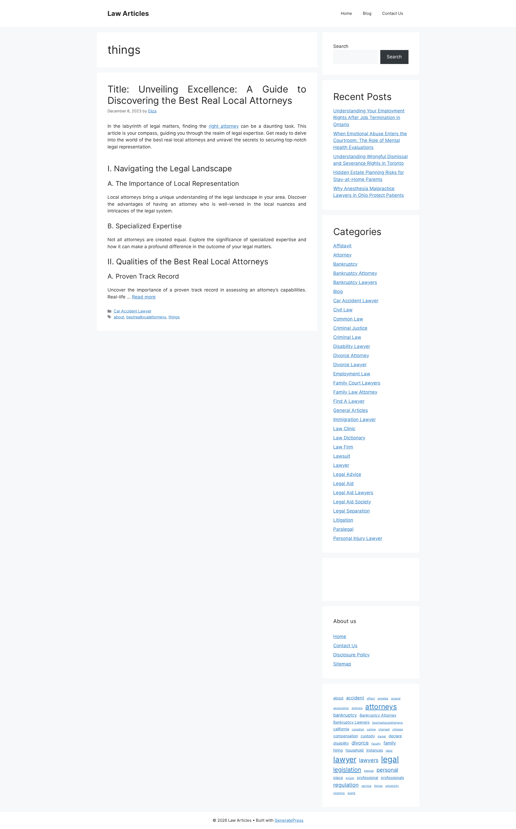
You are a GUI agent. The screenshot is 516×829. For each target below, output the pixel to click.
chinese (397, 729)
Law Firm (343, 447)
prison (350, 778)
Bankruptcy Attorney (355, 273)
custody (368, 736)
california (341, 729)
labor (389, 750)
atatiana (357, 708)
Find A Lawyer (348, 401)
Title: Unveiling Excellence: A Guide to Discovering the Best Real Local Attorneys (207, 94)
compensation (345, 736)
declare (395, 736)
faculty (376, 743)
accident (355, 697)
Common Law (348, 319)
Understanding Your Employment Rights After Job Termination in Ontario (368, 117)
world (351, 793)
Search (340, 46)
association (341, 708)
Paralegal (343, 529)
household (355, 750)
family (390, 743)
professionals (392, 777)
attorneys (381, 706)
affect (371, 698)
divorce (360, 743)
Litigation (343, 520)
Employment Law (351, 373)
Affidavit (342, 245)
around (395, 698)
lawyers (368, 760)
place (338, 777)
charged (384, 729)
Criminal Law (347, 337)
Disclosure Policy (351, 654)
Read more (144, 297)
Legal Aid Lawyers (353, 492)
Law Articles (128, 13)
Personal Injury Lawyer (357, 538)
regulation (346, 785)
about (119, 317)
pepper (369, 771)
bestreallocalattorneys (146, 317)
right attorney (224, 126)
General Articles (350, 410)
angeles (383, 698)
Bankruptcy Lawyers (355, 282)
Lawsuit (341, 456)
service (366, 786)
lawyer (344, 759)
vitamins (339, 793)
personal (387, 770)
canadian (358, 729)
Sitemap (342, 664)
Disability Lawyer (351, 346)
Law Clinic (344, 428)
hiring (338, 750)
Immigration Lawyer (354, 419)
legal (390, 759)
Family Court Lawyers (356, 383)
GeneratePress (289, 820)
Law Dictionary (349, 437)
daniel (382, 736)
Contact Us (392, 13)
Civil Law (343, 309)
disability (341, 743)
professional (367, 777)
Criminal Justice (350, 328)
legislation (347, 769)
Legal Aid (343, 483)
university (392, 786)
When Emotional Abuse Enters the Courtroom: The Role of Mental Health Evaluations (370, 140)
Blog (367, 13)
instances (374, 750)
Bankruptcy (345, 264)
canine (371, 729)
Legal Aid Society (352, 501)
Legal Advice (347, 474)
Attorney (342, 255)
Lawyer (341, 465)
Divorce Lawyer (350, 364)
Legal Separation (351, 511)
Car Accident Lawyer (132, 311)
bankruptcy (345, 715)
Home (346, 13)
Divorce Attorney (351, 355)
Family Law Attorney (355, 392)
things (174, 317)
